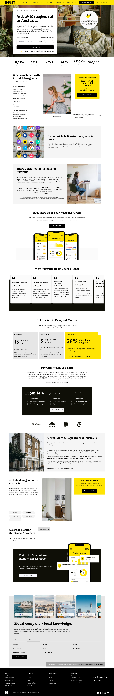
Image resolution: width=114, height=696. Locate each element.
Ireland (75, 644)
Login (74, 2)
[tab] (20, 640)
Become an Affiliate (31, 683)
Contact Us (29, 685)
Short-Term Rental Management (12, 679)
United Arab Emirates (19, 652)
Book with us (60, 2)
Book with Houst (8, 685)
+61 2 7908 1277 (102, 2)
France (45, 644)
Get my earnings (87, 95)
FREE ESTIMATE (86, 2)
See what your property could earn (56, 382)
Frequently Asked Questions (77, 682)
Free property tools (75, 677)
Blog (72, 675)
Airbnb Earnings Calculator (76, 680)
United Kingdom (47, 652)
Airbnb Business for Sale (10, 682)
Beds (40, 41)
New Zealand (17, 648)
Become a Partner (9, 680)
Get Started (28, 575)
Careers (28, 680)
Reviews (29, 679)
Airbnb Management (9, 675)
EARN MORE (57, 226)
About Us (29, 677)
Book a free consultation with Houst (68, 220)
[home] (11, 2)
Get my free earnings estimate (79, 356)
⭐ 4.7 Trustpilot (25, 51)
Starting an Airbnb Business (77, 679)
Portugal (45, 648)
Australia (15, 644)
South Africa (76, 648)
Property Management (10, 677)
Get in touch (99, 664)
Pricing (68, 2)
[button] (26, 2)
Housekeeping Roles (32, 682)
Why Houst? (29, 675)
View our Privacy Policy (34, 692)
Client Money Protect (10, 683)
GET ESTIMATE (35, 47)
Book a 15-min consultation (47, 37)
